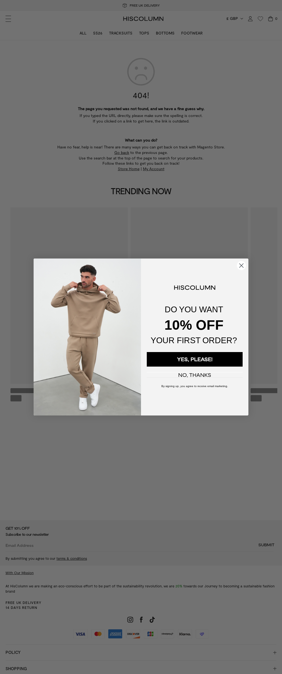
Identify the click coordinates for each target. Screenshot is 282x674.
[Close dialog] (241, 265)
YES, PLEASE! (195, 359)
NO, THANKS (194, 375)
